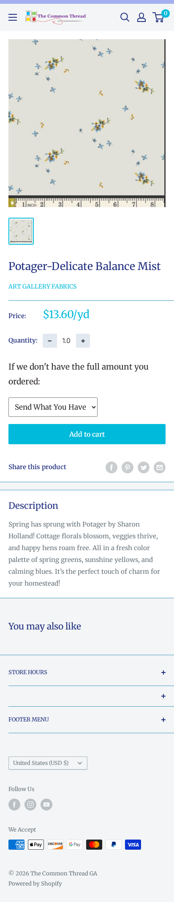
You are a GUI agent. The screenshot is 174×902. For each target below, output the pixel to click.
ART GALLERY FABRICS (42, 286)
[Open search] (125, 17)
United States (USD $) (40, 762)
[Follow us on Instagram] (30, 804)
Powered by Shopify (35, 883)
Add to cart (87, 434)
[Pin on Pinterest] (127, 467)
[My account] (141, 17)
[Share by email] (160, 467)
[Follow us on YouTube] (46, 804)
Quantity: (23, 340)
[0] (158, 17)
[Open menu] (12, 17)
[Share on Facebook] (111, 467)
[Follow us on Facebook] (14, 804)
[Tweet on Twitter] (144, 467)
